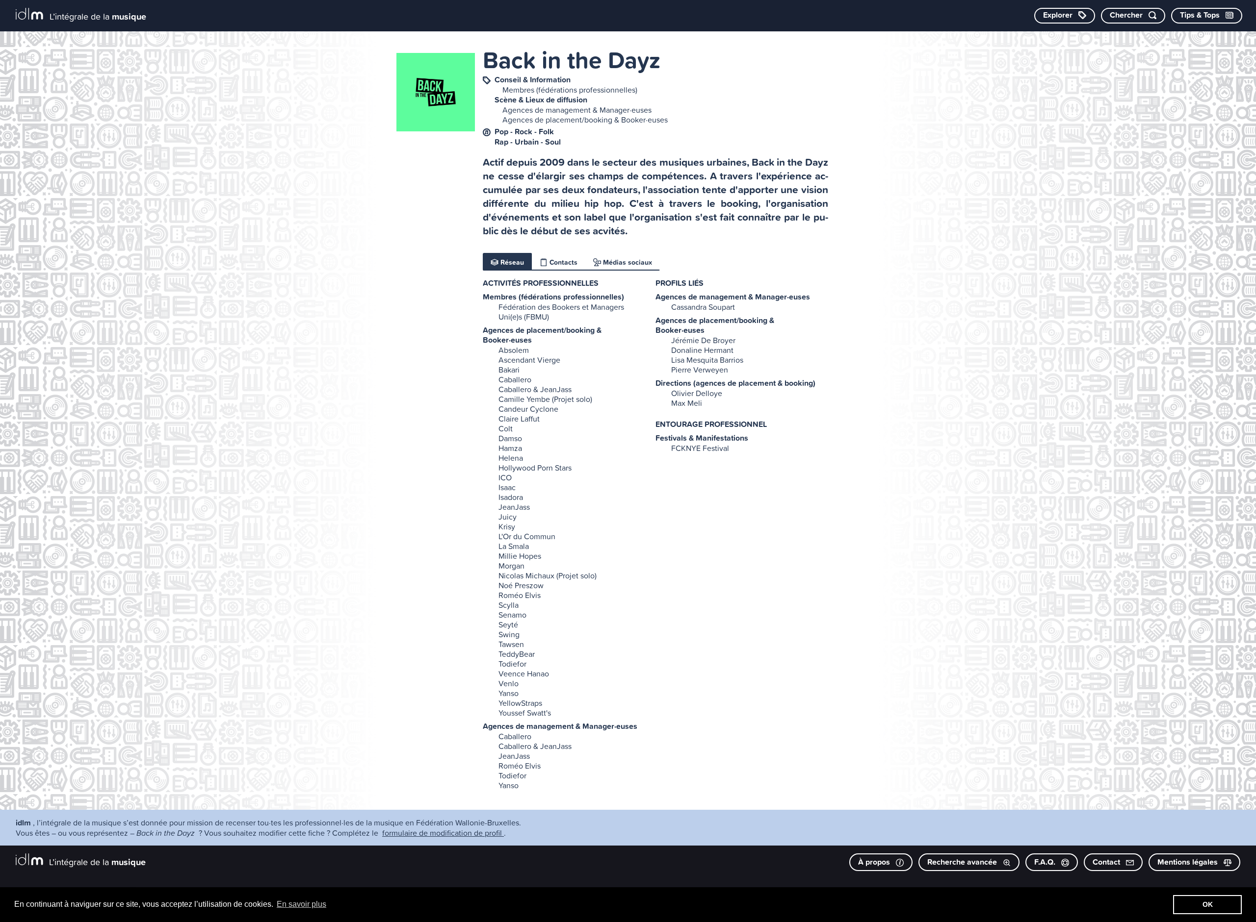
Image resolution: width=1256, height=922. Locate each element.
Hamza (510, 448)
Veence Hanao (523, 673)
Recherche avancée (963, 862)
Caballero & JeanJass (535, 389)
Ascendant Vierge (529, 359)
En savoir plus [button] (301, 904)
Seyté (508, 624)
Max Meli (686, 403)
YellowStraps (520, 703)
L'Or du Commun (526, 536)
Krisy (506, 526)
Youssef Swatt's (524, 712)
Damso (510, 438)
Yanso (508, 693)
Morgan (511, 565)
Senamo (512, 614)
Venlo (508, 683)
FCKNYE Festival (700, 448)
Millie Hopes (519, 555)
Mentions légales (1188, 862)
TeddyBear (516, 653)
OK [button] (1208, 904)
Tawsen (511, 644)
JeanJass (514, 506)
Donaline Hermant (702, 350)
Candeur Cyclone (528, 408)
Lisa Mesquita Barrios (707, 359)
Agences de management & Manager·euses (577, 109)
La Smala (513, 546)
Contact (1107, 862)
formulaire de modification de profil (443, 832)
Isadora (510, 497)
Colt (505, 428)
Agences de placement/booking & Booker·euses (585, 119)
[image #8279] (435, 92)
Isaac (507, 487)
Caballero (514, 379)
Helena (510, 457)
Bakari (509, 369)
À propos (875, 862)
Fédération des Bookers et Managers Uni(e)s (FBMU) (561, 311)
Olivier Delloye (696, 393)
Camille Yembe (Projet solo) (545, 399)
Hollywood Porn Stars (535, 467)
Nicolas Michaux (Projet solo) (547, 575)
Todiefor (512, 663)
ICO (505, 477)
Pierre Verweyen (699, 369)
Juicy (507, 516)
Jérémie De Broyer (703, 340)
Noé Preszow (521, 585)
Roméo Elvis (519, 595)
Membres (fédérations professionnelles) (569, 89)
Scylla (508, 604)
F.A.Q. (1045, 862)
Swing (509, 634)
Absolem (513, 350)
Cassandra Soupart (703, 306)
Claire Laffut (519, 418)
